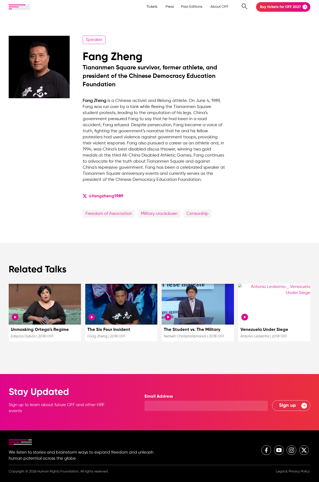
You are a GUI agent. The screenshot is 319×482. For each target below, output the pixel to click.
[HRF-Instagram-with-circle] (291, 450)
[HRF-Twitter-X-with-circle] (304, 450)
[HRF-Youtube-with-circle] (279, 450)
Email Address (159, 396)
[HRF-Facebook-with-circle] (266, 450)
